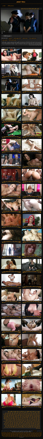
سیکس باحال (32, 423)
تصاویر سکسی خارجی (19, 436)
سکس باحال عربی (15, 420)
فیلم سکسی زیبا (30, 433)
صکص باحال (28, 423)
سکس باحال (21, 1)
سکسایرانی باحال (27, 422)
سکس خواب (20, 435)
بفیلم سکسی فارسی (25, 435)
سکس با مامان (35, 433)
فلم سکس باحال (29, 424)
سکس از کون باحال (12, 419)
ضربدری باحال (23, 423)
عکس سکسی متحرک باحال (8, 423)
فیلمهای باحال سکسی (27, 426)
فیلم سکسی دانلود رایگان (6, 433)
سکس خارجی (28, 434)
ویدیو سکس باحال (28, 427)
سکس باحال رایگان (21, 420)
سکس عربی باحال (16, 421)
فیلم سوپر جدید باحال (9, 424)
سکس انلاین (40, 432)
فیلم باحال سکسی (16, 424)
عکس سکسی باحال (17, 423)
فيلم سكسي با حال (23, 424)
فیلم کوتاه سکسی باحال (36, 426)
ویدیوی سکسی (35, 435)
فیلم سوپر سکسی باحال (30, 425)
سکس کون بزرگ (9, 436)
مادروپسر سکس (33, 434)
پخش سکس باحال (16, 427)
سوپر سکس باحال (19, 419)
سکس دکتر (16, 435)
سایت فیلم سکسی (13, 433)
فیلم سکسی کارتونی (26, 436)
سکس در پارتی (5, 436)
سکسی (37, 436)
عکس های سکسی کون (19, 433)
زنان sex (24, 434)
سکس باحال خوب (28, 420)
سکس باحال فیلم (8, 420)
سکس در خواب (25, 433)
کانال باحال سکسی (9, 427)
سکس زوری (14, 436)
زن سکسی (17, 434)
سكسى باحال (37, 419)
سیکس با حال (37, 423)
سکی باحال (12, 422)
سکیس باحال (7, 422)
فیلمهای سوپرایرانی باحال (19, 426)
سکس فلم (4, 432)
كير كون (37, 434)
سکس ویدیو (3, 434)
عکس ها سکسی (7, 434)
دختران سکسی (25, 38)
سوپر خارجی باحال (25, 419)
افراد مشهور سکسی (17, 38)
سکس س (36, 432)
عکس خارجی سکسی (32, 432)
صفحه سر (4, 5)
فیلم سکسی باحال (14, 425)
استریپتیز (10, 38)
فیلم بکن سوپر (31, 435)
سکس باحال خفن (34, 420)
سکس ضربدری (18, 432)
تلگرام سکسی (13, 432)
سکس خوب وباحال (36, 421)
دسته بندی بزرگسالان (11, 5)
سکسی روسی (4, 40)
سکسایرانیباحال (21, 422)
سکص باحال (16, 422)
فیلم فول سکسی (8, 432)
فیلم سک (21, 432)
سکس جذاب (40, 434)
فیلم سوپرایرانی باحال (21, 425)
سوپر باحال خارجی (32, 419)
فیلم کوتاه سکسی (13, 434)
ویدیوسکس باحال (22, 427)
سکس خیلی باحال (30, 421)
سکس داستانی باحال (12, 40)
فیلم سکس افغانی (25, 432)
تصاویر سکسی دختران (32, 436)
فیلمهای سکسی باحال (11, 426)
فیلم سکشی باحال (8, 425)
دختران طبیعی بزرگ (32, 38)
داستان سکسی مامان (11, 435)
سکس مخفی (39, 435)
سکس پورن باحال (33, 422)
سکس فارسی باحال (9, 421)
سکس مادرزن (6, 435)
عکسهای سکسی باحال (36, 424)
